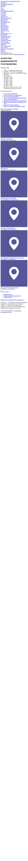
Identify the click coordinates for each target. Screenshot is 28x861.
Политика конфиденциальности (12, 295)
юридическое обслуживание (11, 105)
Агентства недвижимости (11, 93)
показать (20, 71)
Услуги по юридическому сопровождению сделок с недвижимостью (15, 98)
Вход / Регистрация (18, 300)
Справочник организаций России (11, 311)
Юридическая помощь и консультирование (15, 100)
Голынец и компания (6, 138)
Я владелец (4, 109)
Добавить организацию (7, 300)
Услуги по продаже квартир (11, 96)
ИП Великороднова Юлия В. (8, 198)
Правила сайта (8, 294)
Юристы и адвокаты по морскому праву (14, 106)
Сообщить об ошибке (12, 109)
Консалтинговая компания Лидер (9, 287)
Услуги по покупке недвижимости (13, 95)
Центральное (4, 168)
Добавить (5, 67)
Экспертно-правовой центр (8, 228)
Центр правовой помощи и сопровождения (12, 257)
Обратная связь (8, 297)
